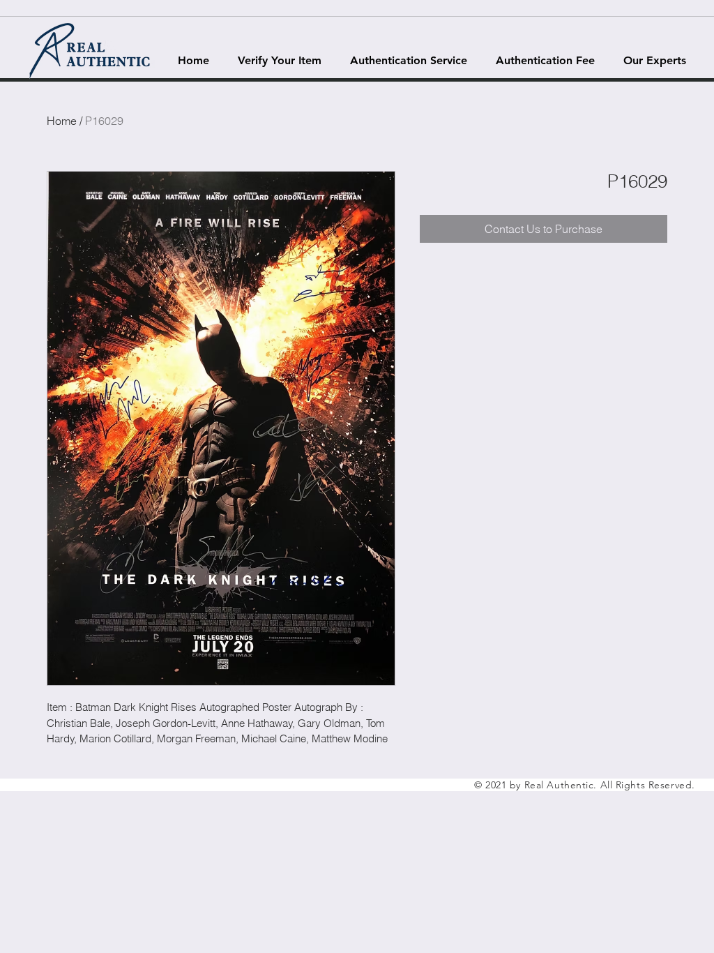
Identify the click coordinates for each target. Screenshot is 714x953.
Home (62, 121)
